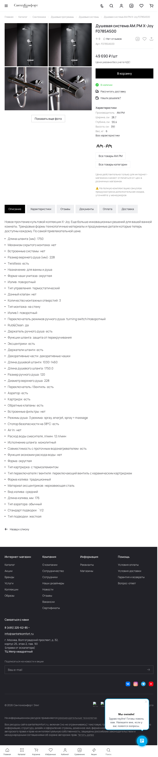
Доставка (128, 209)
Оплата (107, 209)
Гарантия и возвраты (131, 577)
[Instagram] (135, 684)
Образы (9, 595)
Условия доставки (129, 571)
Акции (9, 571)
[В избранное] (144, 39)
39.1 (113, 126)
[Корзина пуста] (151, 6)
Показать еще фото (48, 119)
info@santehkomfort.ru (19, 634)
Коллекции (11, 589)
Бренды (9, 577)
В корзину (124, 73)
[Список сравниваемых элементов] (131, 6)
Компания (49, 557)
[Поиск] (111, 6)
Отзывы (65, 209)
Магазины (86, 571)
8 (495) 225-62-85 (16, 627)
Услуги (9, 583)
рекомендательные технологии (77, 718)
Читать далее (86, 735)
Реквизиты (87, 564)
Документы (86, 209)
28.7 (114, 117)
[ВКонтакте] (128, 684)
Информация (89, 557)
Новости (47, 589)
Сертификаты (51, 608)
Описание (14, 209)
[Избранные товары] (141, 6)
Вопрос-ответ (127, 583)
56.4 (114, 122)
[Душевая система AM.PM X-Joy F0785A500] (26, 44)
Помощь (123, 557)
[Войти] (121, 6)
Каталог (10, 564)
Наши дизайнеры (53, 583)
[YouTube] (151, 684)
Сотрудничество (53, 571)
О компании (49, 564)
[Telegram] (143, 684)
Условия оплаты (128, 564)
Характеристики (40, 209)
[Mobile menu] (6, 6)
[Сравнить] (138, 39)
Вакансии (48, 602)
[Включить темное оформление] (95, 705)
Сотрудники (50, 577)
